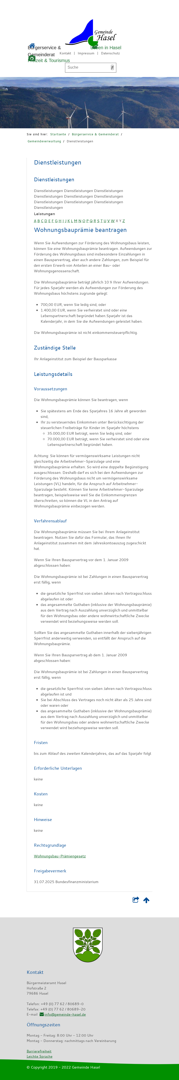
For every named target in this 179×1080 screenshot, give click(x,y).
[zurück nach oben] (146, 901)
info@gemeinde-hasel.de (65, 1014)
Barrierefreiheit (39, 1051)
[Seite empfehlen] (135, 901)
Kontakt (65, 53)
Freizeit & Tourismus (49, 60)
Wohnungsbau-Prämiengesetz (60, 856)
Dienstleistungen (80, 141)
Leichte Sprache (39, 1056)
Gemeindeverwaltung (44, 141)
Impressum (86, 53)
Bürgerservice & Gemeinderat (95, 134)
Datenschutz (110, 53)
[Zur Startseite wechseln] (78, 34)
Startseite (58, 134)
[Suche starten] (112, 67)
